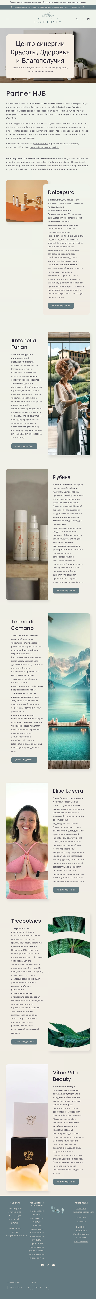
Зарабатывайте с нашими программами (81, 1238)
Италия (14, 1222)
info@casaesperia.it (16, 1235)
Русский (38, 1287)
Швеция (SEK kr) (16, 1287)
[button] (7, 19)
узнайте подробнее (61, 305)
